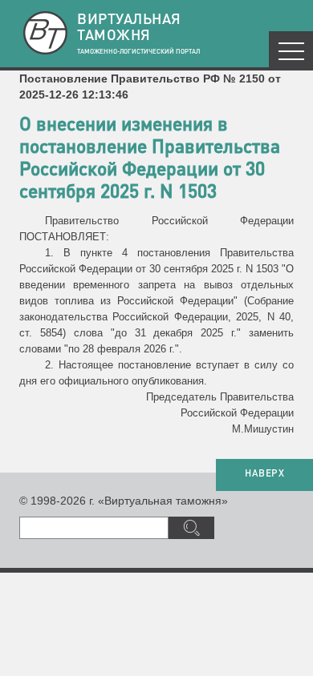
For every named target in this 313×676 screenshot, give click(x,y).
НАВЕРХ (264, 474)
